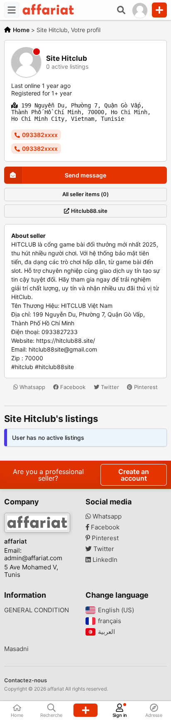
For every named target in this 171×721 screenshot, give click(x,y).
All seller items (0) (85, 194)
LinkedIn (104, 560)
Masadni (16, 649)
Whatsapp (31, 387)
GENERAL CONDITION (36, 610)
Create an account (133, 474)
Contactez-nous (25, 680)
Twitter (109, 387)
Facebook (72, 387)
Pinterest (145, 387)
